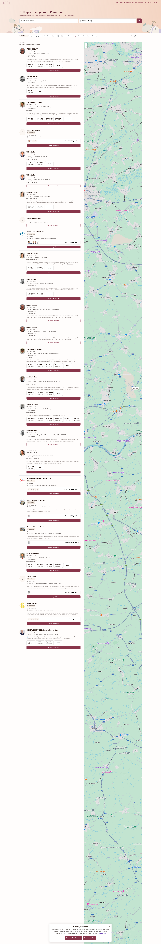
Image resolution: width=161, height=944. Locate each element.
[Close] (109, 926)
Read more (68, 61)
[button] (135, 388)
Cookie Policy (102, 933)
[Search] (139, 20)
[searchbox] (49, 21)
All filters (24, 36)
